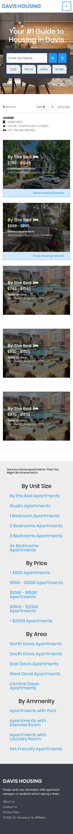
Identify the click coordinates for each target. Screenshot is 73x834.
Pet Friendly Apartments (36, 749)
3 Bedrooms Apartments (36, 536)
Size (13, 69)
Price (29, 69)
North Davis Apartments (36, 644)
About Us (9, 801)
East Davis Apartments (34, 664)
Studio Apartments (30, 506)
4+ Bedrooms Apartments (24, 548)
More (59, 69)
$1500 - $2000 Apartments (24, 609)
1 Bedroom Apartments (34, 516)
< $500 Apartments (30, 573)
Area (44, 69)
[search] (52, 58)
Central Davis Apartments (24, 686)
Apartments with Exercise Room (28, 723)
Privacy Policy (11, 812)
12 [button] (52, 106)
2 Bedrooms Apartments (36, 526)
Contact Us (10, 807)
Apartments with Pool (33, 711)
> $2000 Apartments (31, 621)
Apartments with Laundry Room (28, 737)
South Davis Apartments (36, 654)
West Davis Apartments (35, 674)
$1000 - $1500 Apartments (23, 595)
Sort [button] (40, 106)
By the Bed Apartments (35, 496)
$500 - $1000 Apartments (36, 583)
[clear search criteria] (62, 58)
